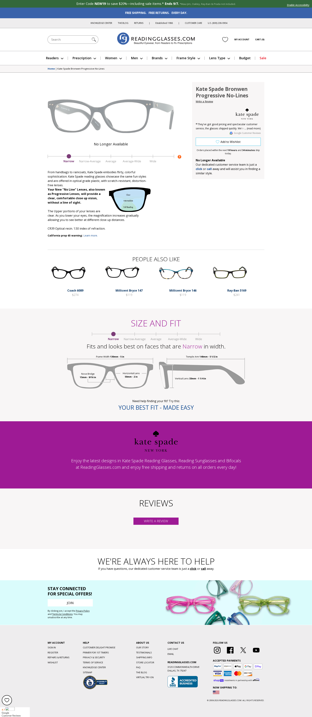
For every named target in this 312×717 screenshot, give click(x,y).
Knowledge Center (101, 23)
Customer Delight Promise (99, 647)
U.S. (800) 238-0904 (217, 23)
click (193, 569)
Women (111, 58)
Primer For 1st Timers (96, 652)
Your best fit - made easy (156, 407)
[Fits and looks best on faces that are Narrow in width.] (111, 162)
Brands (157, 58)
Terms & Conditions (62, 614)
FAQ (138, 667)
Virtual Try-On (145, 677)
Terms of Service (93, 662)
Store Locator (145, 662)
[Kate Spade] (247, 114)
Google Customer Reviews (247, 133)
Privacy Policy (83, 610)
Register (53, 652)
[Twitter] (243, 653)
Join (70, 603)
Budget (245, 58)
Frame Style (185, 58)
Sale (263, 58)
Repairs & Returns (59, 657)
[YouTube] (256, 653)
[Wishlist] (225, 39)
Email (171, 654)
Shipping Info (144, 657)
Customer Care (193, 23)
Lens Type (217, 58)
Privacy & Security (94, 657)
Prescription (81, 58)
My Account (241, 39)
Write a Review (204, 101)
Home (51, 68)
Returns (138, 23)
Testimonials (144, 652)
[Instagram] (217, 653)
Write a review (156, 521)
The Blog (123, 23)
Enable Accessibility (298, 5)
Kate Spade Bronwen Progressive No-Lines (81, 68)
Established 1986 (164, 23)
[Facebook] (230, 653)
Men (134, 58)
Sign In (52, 647)
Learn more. (90, 235)
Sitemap (87, 672)
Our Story (142, 647)
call (209, 169)
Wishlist (53, 662)
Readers (52, 58)
